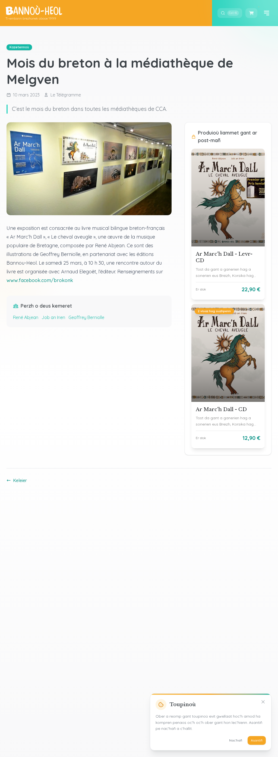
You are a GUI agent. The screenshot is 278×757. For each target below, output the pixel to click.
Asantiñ (257, 740)
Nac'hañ (235, 740)
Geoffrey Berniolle (86, 317)
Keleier (20, 480)
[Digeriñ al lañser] (267, 13)
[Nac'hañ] (263, 702)
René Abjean (25, 317)
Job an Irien (53, 317)
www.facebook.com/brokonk (40, 280)
